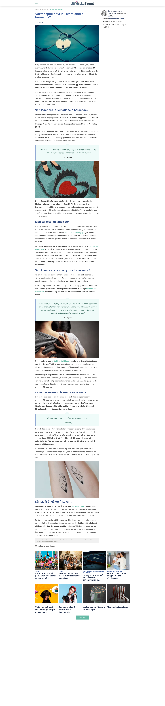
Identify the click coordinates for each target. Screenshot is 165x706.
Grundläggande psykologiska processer (93, 572)
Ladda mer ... (82, 617)
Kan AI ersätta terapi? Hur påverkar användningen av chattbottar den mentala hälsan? (94, 577)
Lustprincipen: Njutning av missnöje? (94, 608)
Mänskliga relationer (41, 9)
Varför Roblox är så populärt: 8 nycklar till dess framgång (45, 575)
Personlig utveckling (66, 605)
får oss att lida (78, 506)
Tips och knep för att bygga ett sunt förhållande (117, 575)
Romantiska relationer (56, 9)
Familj (61, 571)
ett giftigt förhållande (61, 361)
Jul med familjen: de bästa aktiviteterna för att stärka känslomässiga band (69, 576)
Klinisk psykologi (113, 605)
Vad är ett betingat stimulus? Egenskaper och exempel (45, 609)
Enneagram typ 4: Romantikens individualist (67, 609)
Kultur (37, 571)
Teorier (37, 605)
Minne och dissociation (118, 607)
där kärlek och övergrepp (75, 233)
